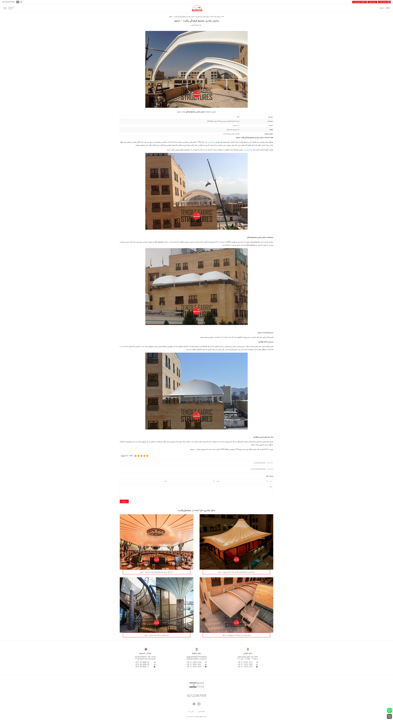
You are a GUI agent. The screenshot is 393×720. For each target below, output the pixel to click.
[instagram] (199, 704)
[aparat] (194, 704)
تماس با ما (191, 711)
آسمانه (192, 716)
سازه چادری (372, 2)
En (18, 2)
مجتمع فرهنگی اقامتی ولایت (258, 469)
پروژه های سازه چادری (202, 16)
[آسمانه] (197, 8)
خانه (223, 16)
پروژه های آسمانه (215, 16)
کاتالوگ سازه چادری (359, 2)
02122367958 (196, 696)
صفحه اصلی (201, 711)
